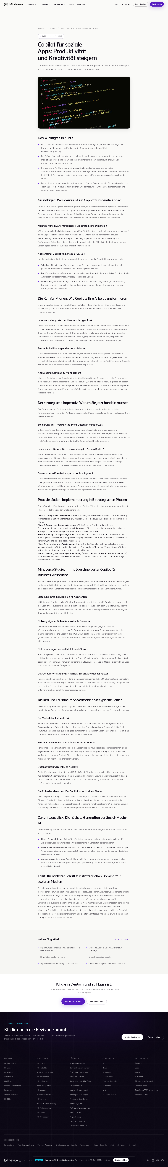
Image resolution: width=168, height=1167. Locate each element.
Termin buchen (141, 1085)
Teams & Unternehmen (79, 1099)
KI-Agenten (9, 1072)
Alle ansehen (122, 940)
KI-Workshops (108, 1077)
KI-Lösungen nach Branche (66, 1145)
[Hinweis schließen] (132, 1160)
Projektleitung (75, 1117)
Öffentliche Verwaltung (79, 1072)
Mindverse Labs (141, 1094)
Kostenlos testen (132, 1037)
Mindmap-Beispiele (117, 1145)
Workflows (8, 1081)
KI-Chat (7, 1068)
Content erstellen (11, 1094)
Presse (137, 1072)
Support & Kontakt (110, 1094)
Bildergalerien (134, 1145)
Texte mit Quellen (44, 1085)
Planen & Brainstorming (46, 1103)
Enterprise (81, 4)
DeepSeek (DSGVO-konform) (146, 1090)
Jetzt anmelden (121, 1160)
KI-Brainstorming (44, 1108)
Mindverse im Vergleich (144, 1081)
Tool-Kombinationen (26, 1145)
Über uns (138, 1063)
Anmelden (126, 4)
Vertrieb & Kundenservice (80, 1108)
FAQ (104, 1090)
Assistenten (8, 1077)
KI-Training (41, 1099)
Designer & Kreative (77, 1121)
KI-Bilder (7, 1099)
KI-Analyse (41, 1090)
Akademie (107, 1072)
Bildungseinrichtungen (79, 1094)
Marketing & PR (76, 1103)
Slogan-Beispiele (100, 1145)
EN (116, 4)
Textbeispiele (85, 1145)
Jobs (137, 1068)
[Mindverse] (13, 4)
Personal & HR (75, 1112)
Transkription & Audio (45, 1072)
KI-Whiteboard (43, 1077)
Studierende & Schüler (78, 1126)
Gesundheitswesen (77, 1085)
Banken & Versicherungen (80, 1068)
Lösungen (44, 4)
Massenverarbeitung (45, 1094)
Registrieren (157, 4)
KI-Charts (41, 1112)
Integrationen (9, 1090)
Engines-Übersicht (110, 1081)
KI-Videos (41, 1063)
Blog (54, 28)
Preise (71, 4)
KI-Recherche (42, 1081)
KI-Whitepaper (43, 1117)
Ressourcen (58, 4)
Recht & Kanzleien (77, 1077)
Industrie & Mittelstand (79, 1090)
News (105, 1068)
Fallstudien (107, 1085)
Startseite (43, 28)
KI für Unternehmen (77, 1063)
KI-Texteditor (42, 1068)
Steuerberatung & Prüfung (80, 1081)
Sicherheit (139, 1077)
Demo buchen (140, 4)
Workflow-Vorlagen (45, 1145)
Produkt (31, 4)
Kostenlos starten (73, 1001)
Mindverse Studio (11, 1063)
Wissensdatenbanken (12, 1085)
